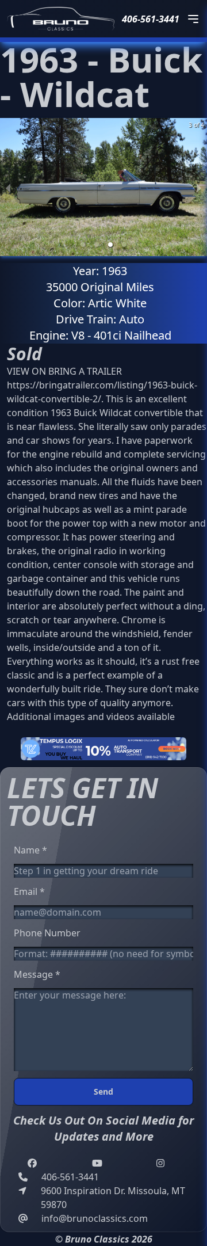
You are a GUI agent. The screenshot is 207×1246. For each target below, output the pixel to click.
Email (29, 891)
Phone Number (47, 933)
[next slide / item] (199, 187)
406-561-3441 (150, 19)
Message (37, 974)
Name (30, 850)
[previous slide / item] (8, 187)
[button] (82, 244)
